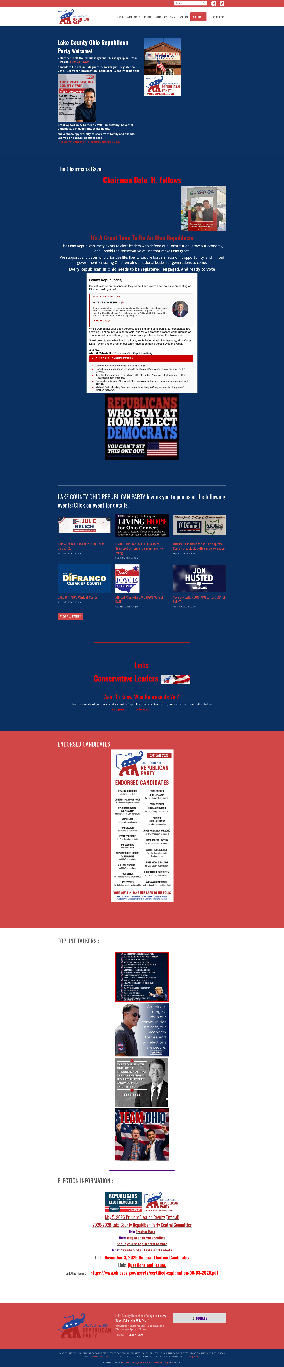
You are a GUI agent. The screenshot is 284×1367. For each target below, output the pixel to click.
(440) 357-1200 (79, 61)
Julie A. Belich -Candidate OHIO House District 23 (81, 546)
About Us (132, 17)
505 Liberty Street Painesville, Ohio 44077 (140, 1318)
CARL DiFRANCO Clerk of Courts (77, 597)
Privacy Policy (192, 1356)
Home (120, 17)
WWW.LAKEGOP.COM (102, 1356)
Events (147, 17)
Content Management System (137, 1362)
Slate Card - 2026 (165, 17)
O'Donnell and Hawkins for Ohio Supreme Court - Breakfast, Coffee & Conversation (199, 546)
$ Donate (198, 17)
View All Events (70, 616)
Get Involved (217, 17)
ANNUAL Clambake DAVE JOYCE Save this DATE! (140, 599)
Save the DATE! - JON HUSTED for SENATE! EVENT (199, 599)
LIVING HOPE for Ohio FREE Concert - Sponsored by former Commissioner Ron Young (139, 548)
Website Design (162, 1362)
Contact (183, 17)
